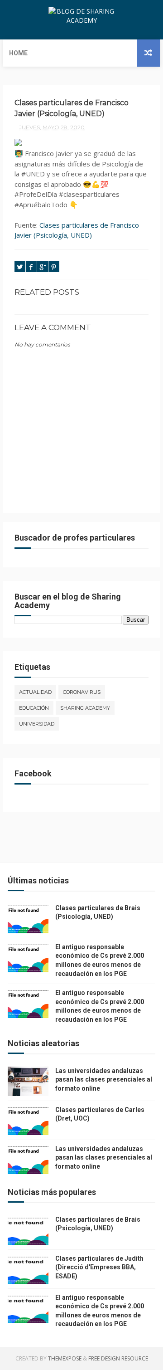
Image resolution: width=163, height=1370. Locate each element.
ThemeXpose (65, 1358)
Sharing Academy (85, 708)
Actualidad (35, 692)
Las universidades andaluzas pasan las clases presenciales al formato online (103, 1079)
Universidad (36, 724)
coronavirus (82, 692)
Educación (34, 708)
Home (18, 53)
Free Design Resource (118, 1358)
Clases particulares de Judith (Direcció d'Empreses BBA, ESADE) (99, 1267)
